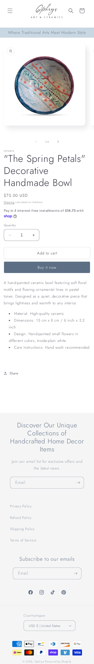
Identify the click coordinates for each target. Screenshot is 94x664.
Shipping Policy (22, 528)
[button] (10, 10)
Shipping (9, 202)
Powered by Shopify (58, 661)
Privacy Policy (21, 506)
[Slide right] (58, 141)
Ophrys (39, 661)
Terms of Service (23, 540)
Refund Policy (21, 517)
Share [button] (14, 373)
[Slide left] (36, 141)
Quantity (10, 225)
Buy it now (47, 267)
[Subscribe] (78, 483)
